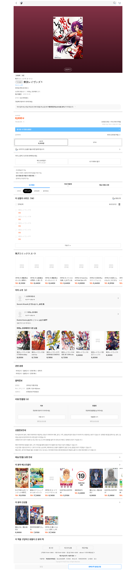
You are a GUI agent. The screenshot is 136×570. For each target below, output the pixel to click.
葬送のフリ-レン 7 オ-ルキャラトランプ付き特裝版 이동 (36, 482)
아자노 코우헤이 (32, 92)
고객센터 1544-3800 (47, 552)
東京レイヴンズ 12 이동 (70, 231)
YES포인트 (18, 122)
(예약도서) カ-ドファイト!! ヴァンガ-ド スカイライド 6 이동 (51, 482)
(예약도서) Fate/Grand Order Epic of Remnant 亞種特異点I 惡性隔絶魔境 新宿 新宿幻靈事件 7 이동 (81, 270)
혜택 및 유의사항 (41, 421)
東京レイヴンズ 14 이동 (70, 218)
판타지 (40, 371)
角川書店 (18, 94)
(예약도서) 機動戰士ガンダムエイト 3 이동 (51, 270)
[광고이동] (114, 3)
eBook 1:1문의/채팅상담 (86, 552)
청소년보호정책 (61, 559)
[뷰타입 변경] (119, 204)
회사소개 (74, 559)
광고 (95, 559)
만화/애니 (33, 371)
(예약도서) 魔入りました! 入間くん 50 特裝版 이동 (51, 524)
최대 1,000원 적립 (113, 135)
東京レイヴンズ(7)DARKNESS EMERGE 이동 (53, 344)
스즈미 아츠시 (19, 92)
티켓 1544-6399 (60, 552)
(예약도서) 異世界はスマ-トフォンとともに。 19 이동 (96, 270)
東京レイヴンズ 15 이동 (70, 211)
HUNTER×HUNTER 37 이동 (111, 482)
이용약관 (42, 559)
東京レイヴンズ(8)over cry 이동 (38, 344)
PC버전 (68, 559)
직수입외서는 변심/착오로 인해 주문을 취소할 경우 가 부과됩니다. (45, 107)
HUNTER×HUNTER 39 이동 (66, 482)
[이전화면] (16, 3)
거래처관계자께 (82, 559)
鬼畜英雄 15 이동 (81, 482)
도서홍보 (90, 559)
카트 (119, 3)
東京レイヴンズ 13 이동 (70, 224)
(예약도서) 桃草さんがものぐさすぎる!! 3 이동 (111, 270)
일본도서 (26, 371)
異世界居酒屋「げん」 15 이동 (36, 519)
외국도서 (18, 371)
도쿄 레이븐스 (24, 98)
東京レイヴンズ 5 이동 (112, 345)
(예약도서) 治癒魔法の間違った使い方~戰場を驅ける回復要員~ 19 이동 (36, 270)
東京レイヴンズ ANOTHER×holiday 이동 (23, 345)
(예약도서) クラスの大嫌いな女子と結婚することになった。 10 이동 (66, 270)
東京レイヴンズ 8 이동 (83, 345)
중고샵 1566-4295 (72, 552)
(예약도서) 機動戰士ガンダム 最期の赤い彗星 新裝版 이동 (21, 270)
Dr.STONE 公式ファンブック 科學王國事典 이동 (21, 482)
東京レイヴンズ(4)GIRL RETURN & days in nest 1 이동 (68, 345)
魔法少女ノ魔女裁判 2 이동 (96, 482)
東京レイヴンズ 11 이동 (70, 238)
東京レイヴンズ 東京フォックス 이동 (97, 345)
